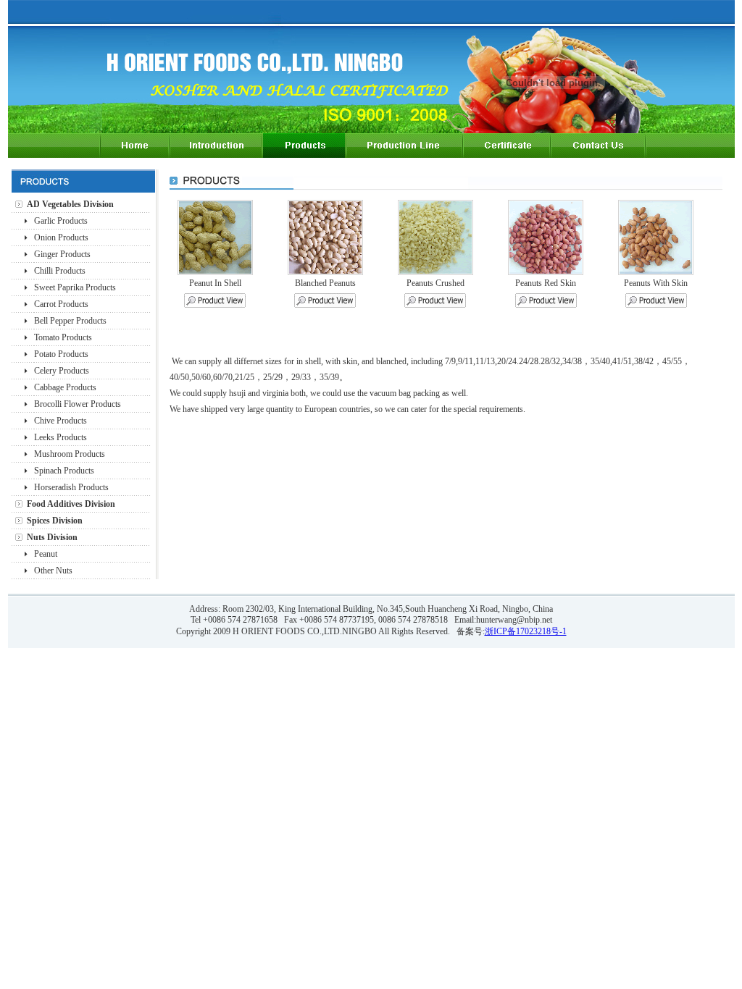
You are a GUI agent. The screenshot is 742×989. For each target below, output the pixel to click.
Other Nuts (53, 570)
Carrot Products (61, 304)
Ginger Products (62, 254)
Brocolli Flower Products (77, 404)
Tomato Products (63, 337)
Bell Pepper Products (70, 321)
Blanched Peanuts (325, 283)
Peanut (45, 554)
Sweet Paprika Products (75, 287)
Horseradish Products (71, 487)
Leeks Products (60, 437)
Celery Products (61, 371)
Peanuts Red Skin (545, 283)
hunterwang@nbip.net (514, 620)
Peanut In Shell (215, 283)
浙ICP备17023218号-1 (526, 631)
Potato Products (61, 354)
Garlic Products (61, 221)
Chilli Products (60, 271)
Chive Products (60, 421)
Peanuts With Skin (656, 283)
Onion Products (61, 237)
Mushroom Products (69, 454)
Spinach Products (64, 471)
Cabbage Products (65, 387)
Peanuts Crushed (435, 283)
